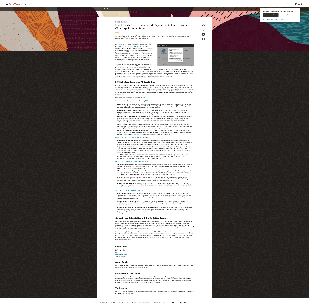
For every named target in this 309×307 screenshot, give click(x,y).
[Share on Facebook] (203, 26)
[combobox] (154, 4)
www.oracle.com (142, 267)
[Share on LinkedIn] (203, 34)
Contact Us (164, 302)
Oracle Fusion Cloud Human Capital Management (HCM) (131, 161)
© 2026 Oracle (103, 302)
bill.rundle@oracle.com (122, 254)
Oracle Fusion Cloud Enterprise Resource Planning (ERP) (131, 101)
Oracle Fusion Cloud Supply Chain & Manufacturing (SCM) (132, 137)
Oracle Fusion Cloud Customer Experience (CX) (128, 190)
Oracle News (103, 9)
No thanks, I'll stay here (287, 15)
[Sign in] (299, 4)
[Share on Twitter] (203, 30)
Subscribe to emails (147, 302)
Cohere (162, 237)
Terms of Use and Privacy (115, 302)
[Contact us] (302, 4)
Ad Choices (134, 302)
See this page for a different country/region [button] (273, 19)
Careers (140, 302)
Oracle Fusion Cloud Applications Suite (129, 46)
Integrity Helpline (157, 302)
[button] (7, 4)
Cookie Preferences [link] (126, 302)
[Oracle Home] (15, 4)
